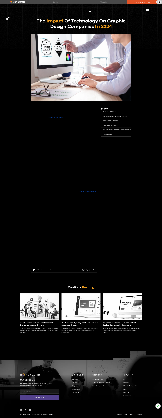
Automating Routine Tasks (110, 125)
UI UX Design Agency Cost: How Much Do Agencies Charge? (81, 324)
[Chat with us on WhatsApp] (158, 406)
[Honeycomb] (16, 2)
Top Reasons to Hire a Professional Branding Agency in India (36, 324)
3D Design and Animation (110, 120)
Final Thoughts (107, 134)
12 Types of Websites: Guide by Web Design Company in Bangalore (119, 324)
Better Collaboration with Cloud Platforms (115, 116)
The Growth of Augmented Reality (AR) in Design (117, 129)
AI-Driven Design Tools (109, 112)
